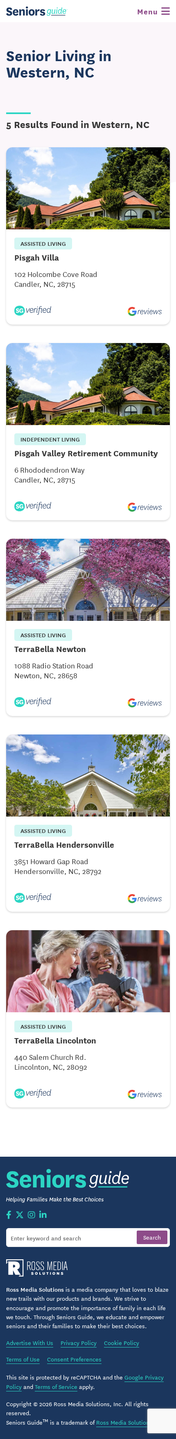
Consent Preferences (74, 1359)
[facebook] (8, 1215)
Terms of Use (23, 1359)
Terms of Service (56, 1386)
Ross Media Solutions (124, 1422)
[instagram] (31, 1215)
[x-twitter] (20, 1215)
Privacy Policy (79, 1342)
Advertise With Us (29, 1342)
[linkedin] (43, 1215)
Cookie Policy (121, 1342)
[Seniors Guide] (37, 11)
